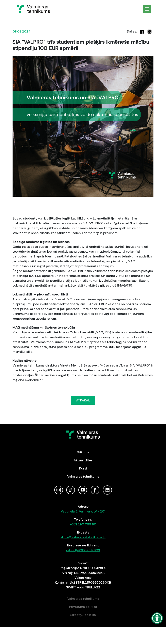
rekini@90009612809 (83, 550)
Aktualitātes (83, 460)
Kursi (83, 468)
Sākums (83, 452)
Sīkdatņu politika (83, 615)
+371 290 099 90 (83, 524)
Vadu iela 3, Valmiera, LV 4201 (83, 511)
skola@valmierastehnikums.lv (83, 537)
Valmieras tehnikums (83, 476)
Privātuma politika (83, 607)
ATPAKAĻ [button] (83, 400)
